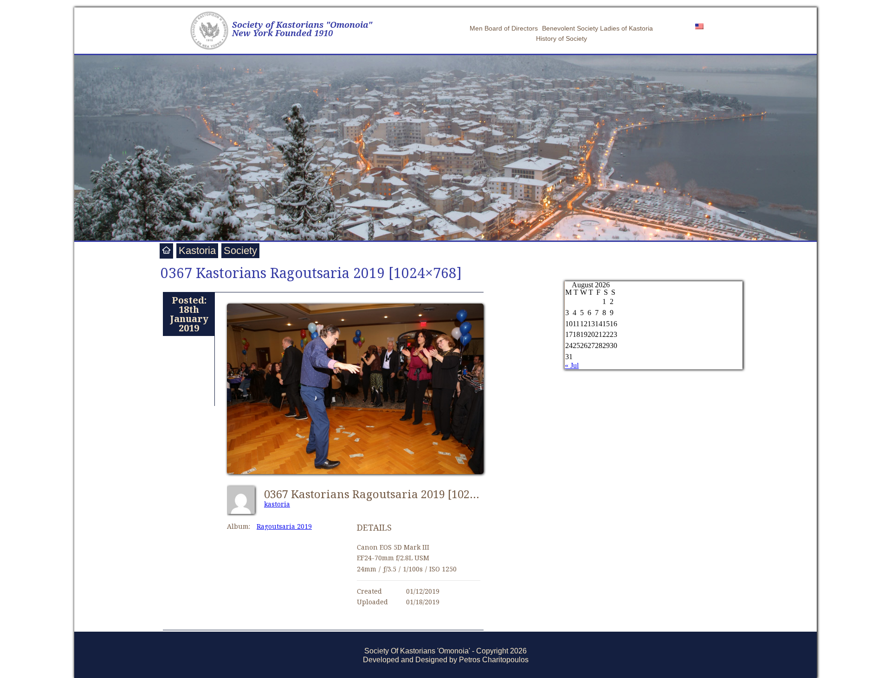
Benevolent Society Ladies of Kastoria (597, 28)
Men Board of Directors (504, 28)
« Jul (572, 365)
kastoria (277, 504)
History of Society (561, 38)
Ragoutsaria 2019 (284, 526)
